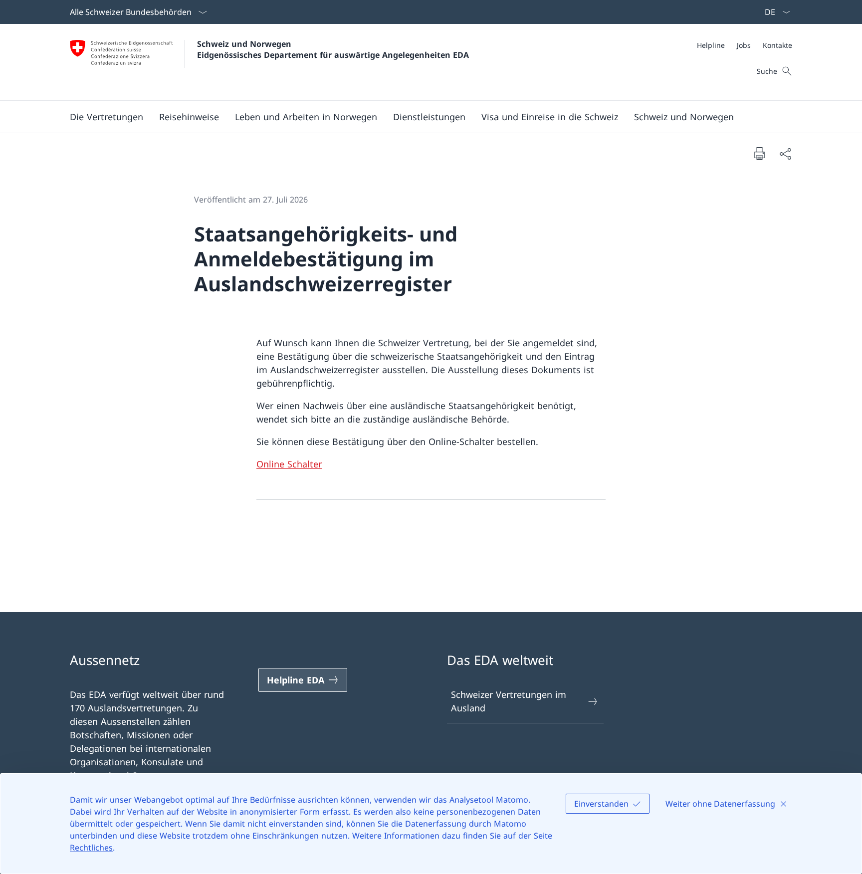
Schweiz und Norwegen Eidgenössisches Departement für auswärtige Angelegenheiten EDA (333, 49)
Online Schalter (289, 464)
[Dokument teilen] (785, 153)
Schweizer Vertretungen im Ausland (508, 701)
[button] (106, 117)
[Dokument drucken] (759, 153)
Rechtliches (91, 847)
